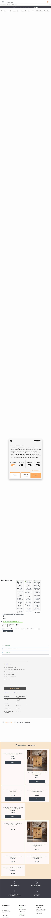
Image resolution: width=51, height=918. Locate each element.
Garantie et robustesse (23, 722)
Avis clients (8, 722)
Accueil (2, 10)
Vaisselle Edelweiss (25, 10)
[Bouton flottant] (47, 2)
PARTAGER (7, 645)
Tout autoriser (36, 475)
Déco (8, 10)
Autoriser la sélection (25, 475)
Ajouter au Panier (7, 631)
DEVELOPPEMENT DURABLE (11, 649)
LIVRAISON (7, 652)
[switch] (21, 465)
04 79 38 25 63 (5, 917)
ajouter (4, 615)
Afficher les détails (34, 470)
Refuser (15, 475)
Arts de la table (15, 10)
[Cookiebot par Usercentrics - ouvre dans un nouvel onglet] (35, 441)
